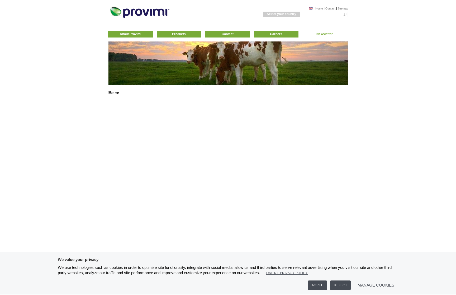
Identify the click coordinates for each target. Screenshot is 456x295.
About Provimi (130, 34)
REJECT (340, 285)
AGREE (318, 285)
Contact (330, 8)
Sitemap (343, 8)
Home (319, 8)
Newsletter (324, 34)
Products (179, 34)
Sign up (113, 92)
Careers (276, 34)
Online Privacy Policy (287, 273)
